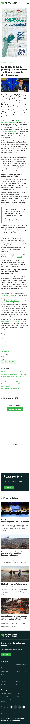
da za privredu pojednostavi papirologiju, (12, 121)
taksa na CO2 (5, 386)
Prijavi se (9, 488)
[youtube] (23, 707)
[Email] (14, 362)
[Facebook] (2, 362)
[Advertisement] (15, 443)
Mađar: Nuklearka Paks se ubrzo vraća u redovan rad (14, 585)
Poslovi (18, 685)
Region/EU (4, 346)
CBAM (3, 372)
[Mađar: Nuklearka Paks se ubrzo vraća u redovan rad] (15, 574)
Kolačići (16, 714)
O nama (18, 696)
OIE (2, 664)
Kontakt (18, 693)
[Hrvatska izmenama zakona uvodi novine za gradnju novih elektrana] (15, 509)
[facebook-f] (11, 707)
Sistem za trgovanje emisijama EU (10, 384)
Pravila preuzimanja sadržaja (6, 700)
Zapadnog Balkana (13, 299)
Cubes (18, 720)
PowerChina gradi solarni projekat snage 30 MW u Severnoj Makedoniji (11, 554)
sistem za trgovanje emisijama (9, 381)
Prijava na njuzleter (6, 693)
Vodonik (18, 674)
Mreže (17, 668)
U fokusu (3, 681)
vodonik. (19, 257)
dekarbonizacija (10, 372)
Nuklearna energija (6, 674)
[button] (28, 3)
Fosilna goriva (4, 678)
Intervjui (18, 681)
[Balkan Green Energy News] (9, 3)
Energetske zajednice (12, 301)
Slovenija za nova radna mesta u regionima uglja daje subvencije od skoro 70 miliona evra (14, 618)
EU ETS (16, 374)
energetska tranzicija (7, 374)
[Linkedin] (10, 362)
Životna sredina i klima (7, 671)
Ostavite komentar (15, 409)
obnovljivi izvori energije (7, 376)
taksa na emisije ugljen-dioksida (10, 388)
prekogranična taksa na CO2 (9, 379)
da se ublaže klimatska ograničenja (14, 320)
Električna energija (8, 63)
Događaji (3, 685)
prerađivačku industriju (8, 295)
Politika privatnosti (6, 714)
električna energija (22, 372)
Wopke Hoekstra (5, 391)
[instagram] (19, 707)
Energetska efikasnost (22, 664)
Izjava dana (23, 374)
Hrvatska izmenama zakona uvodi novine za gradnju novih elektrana (15, 521)
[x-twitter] (15, 707)
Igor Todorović (5, 351)
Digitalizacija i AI (20, 678)
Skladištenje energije (21, 671)
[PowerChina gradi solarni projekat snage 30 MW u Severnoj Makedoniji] (15, 541)
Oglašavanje (4, 696)
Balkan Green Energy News (13, 718)
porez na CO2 (20, 376)
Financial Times (12, 132)
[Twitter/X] (6, 362)
